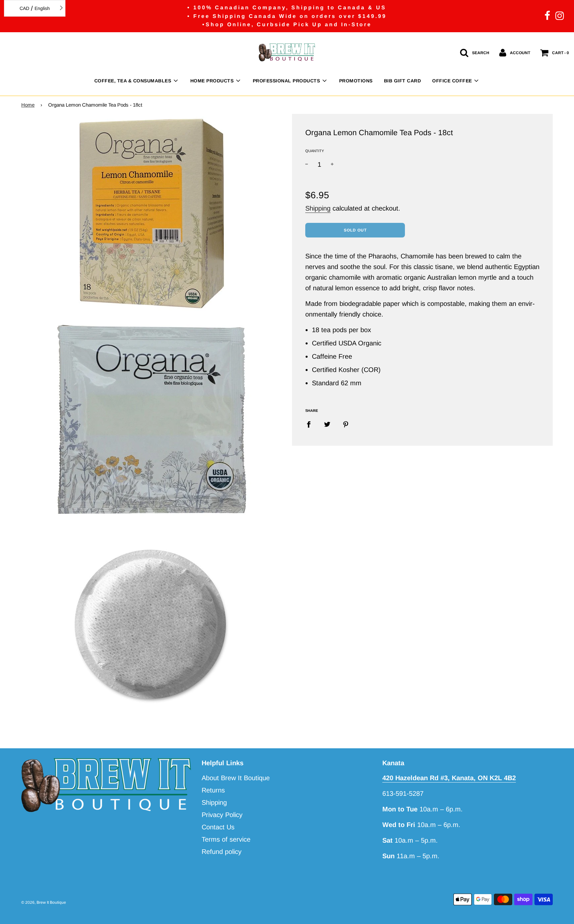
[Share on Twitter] (327, 423)
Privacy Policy (222, 814)
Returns (213, 790)
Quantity (314, 151)
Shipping (318, 208)
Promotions (356, 80)
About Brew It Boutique (236, 778)
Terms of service (226, 839)
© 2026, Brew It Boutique (43, 902)
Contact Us (218, 827)
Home (28, 105)
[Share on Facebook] (311, 423)
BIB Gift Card (402, 80)
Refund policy (221, 851)
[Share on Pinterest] (345, 423)
